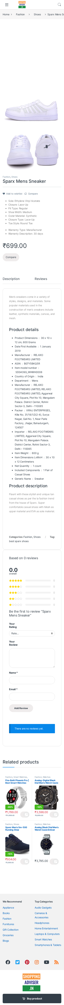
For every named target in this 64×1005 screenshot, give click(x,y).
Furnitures (8, 924)
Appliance (8, 907)
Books (6, 913)
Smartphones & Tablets (48, 944)
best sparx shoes (19, 541)
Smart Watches (20, 777)
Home (6, 14)
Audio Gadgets (43, 907)
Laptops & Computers (47, 933)
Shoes (37, 14)
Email (13, 689)
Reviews (41, 279)
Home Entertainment (46, 928)
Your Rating (13, 625)
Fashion (20, 14)
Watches (46, 777)
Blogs (6, 940)
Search (59, 5)
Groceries (8, 935)
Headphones (42, 922)
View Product (24, 815)
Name (13, 672)
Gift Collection (10, 929)
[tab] (11, 280)
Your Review (13, 643)
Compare (33, 193)
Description (11, 279)
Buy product (34, 998)
